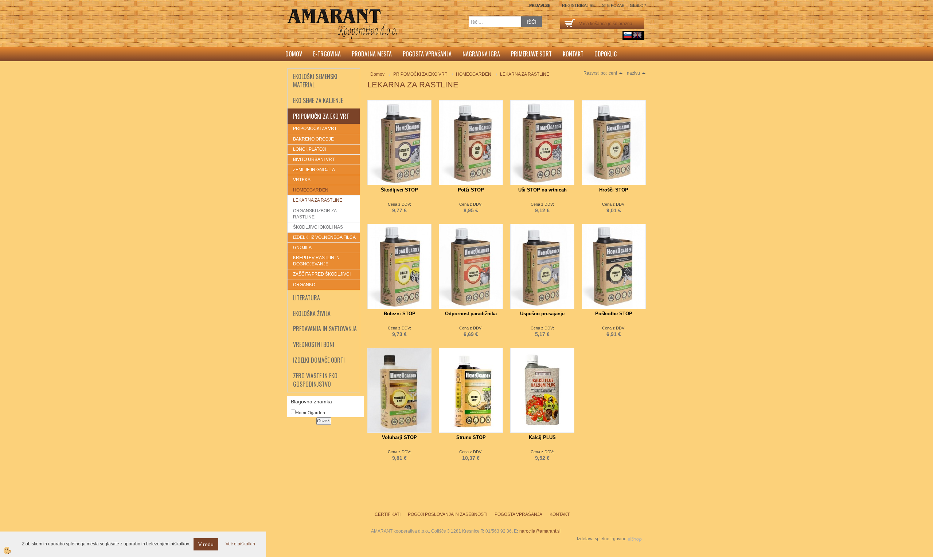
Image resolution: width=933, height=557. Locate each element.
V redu (206, 544)
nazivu (633, 73)
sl (628, 35)
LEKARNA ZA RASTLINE (317, 200)
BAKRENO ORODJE (313, 139)
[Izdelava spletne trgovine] (635, 538)
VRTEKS (302, 179)
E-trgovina (327, 54)
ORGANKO (304, 284)
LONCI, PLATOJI (309, 149)
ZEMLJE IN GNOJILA (314, 169)
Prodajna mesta (372, 54)
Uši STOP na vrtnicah (542, 190)
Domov (293, 54)
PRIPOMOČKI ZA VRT (315, 128)
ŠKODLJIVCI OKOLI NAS (318, 227)
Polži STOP (471, 190)
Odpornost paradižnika (471, 313)
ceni (613, 73)
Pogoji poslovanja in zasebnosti (447, 514)
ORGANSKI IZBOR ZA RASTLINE (315, 214)
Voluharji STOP (399, 437)
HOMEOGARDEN (310, 190)
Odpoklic (605, 54)
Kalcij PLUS (542, 437)
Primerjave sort (531, 54)
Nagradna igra (481, 54)
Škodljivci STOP (399, 190)
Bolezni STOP (399, 313)
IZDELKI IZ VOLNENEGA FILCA (324, 237)
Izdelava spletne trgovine (601, 538)
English (637, 35)
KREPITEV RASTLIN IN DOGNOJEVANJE (316, 260)
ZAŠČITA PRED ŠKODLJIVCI (322, 274)
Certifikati (388, 514)
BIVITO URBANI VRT (314, 159)
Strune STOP (471, 437)
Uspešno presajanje (542, 313)
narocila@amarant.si (540, 531)
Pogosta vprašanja (427, 54)
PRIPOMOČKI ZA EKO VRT (420, 74)
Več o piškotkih (240, 543)
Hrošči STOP (613, 190)
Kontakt (573, 54)
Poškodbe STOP (613, 313)
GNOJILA (302, 247)
